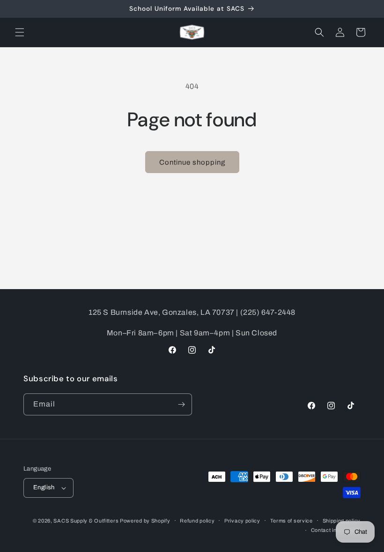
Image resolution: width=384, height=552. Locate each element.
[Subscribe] (181, 404)
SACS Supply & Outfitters (86, 520)
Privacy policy (242, 520)
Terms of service (291, 520)
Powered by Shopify (145, 520)
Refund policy (197, 520)
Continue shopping (192, 162)
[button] (19, 32)
